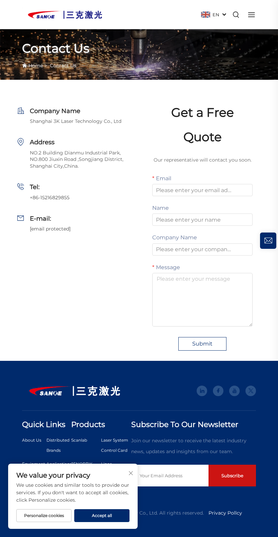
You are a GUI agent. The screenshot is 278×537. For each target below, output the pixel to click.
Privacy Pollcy (225, 513)
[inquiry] (268, 241)
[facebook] (218, 391)
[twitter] (250, 391)
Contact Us (63, 65)
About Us (31, 440)
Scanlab (79, 440)
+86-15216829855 (50, 198)
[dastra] (65, 14)
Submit (202, 343)
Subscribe (232, 475)
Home (35, 65)
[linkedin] (202, 391)
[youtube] (234, 391)
